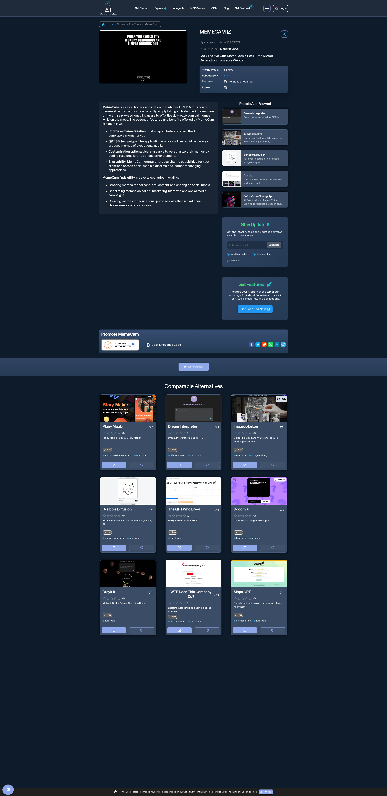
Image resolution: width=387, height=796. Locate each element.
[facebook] (251, 345)
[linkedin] (277, 345)
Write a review (195, 367)
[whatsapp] (270, 345)
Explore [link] (159, 8)
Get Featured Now (253, 310)
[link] (141, 8)
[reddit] (264, 345)
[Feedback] (8, 789)
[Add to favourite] (141, 465)
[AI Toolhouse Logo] (107, 8)
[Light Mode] (267, 8)
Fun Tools (135, 24)
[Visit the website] (114, 465)
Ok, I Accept (266, 792)
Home (109, 24)
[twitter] (257, 345)
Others (121, 24)
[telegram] (283, 345)
